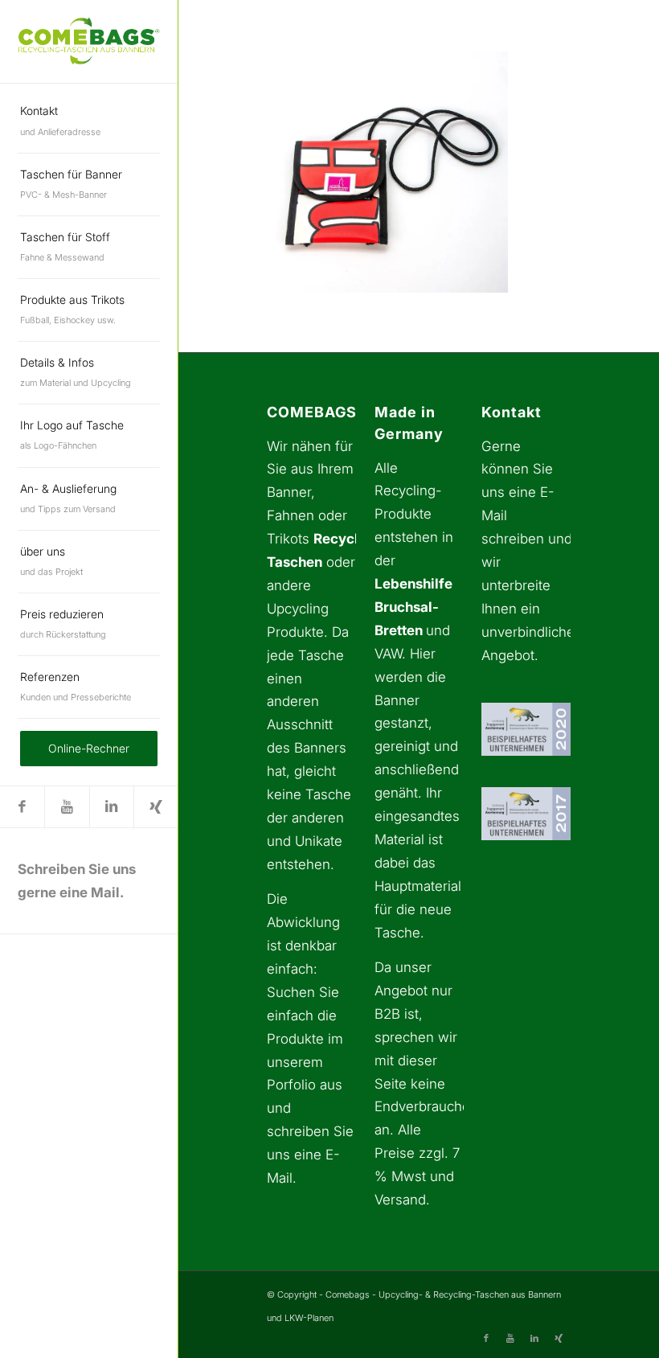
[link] (89, 41)
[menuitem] (89, 121)
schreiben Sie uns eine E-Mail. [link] (310, 1154)
